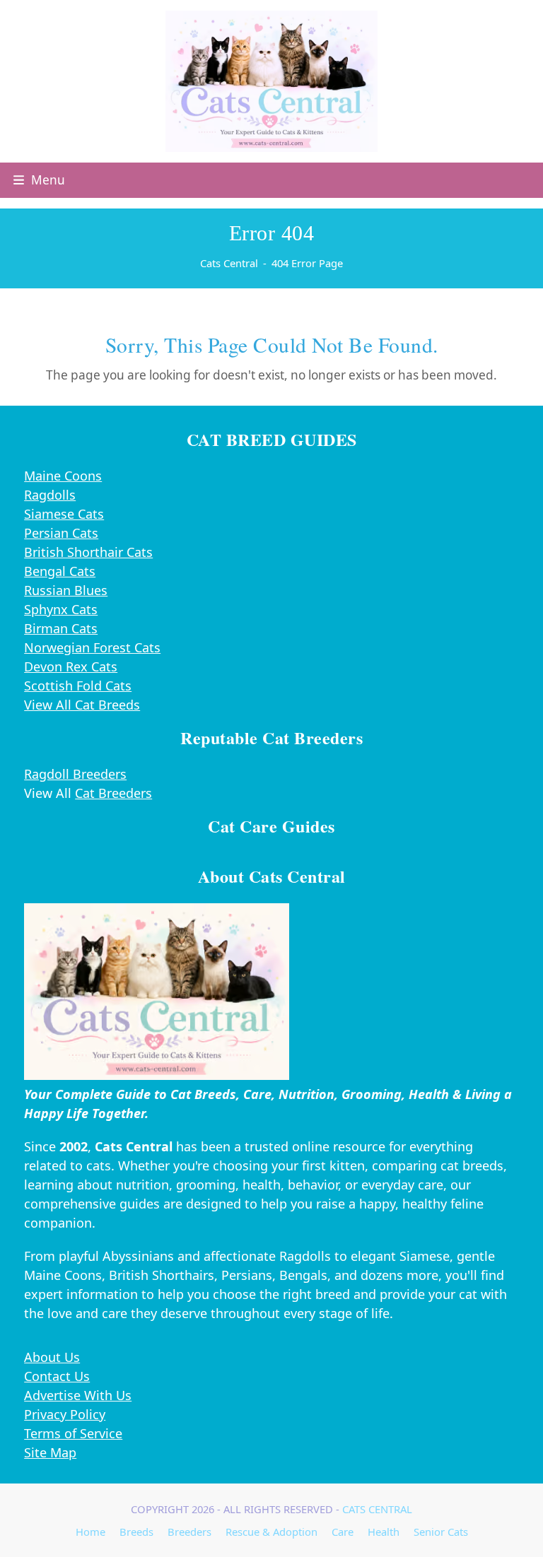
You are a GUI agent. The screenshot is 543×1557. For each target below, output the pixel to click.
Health (383, 1531)
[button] (39, 180)
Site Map (50, 1452)
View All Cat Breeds (82, 704)
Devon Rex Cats (70, 666)
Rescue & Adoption (271, 1531)
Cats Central (377, 1509)
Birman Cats (61, 628)
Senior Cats (441, 1531)
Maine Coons (63, 475)
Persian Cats (61, 532)
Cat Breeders (113, 793)
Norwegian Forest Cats (92, 647)
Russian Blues (65, 590)
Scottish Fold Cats (78, 685)
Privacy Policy (64, 1414)
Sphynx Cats (61, 609)
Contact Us (57, 1376)
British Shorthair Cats (88, 552)
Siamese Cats (64, 513)
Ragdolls (50, 494)
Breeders (189, 1531)
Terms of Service (73, 1433)
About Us (52, 1357)
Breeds (136, 1531)
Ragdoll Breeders (75, 773)
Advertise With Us (78, 1395)
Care (343, 1531)
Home (90, 1531)
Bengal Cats (59, 571)
